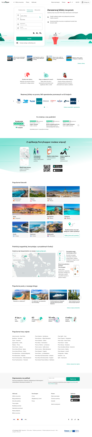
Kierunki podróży (16, 401)
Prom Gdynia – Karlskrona (41, 336)
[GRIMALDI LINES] (19, 101)
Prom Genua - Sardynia (64, 344)
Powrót (21, 27)
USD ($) (77, 2)
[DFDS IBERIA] (66, 101)
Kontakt (53, 401)
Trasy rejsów (15, 403)
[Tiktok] (75, 419)
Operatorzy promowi (17, 408)
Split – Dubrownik (62, 357)
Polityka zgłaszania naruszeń (48, 430)
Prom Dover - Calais (63, 342)
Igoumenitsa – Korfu (17, 342)
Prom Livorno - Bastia (63, 349)
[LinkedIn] (78, 419)
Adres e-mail (51, 378)
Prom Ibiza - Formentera (41, 342)
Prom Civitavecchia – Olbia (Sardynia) (21, 357)
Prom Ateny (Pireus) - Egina (19, 349)
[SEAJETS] (73, 101)
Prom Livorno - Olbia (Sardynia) (43, 349)
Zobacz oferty (81, 63)
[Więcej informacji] (31, 382)
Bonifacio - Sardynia (17, 338)
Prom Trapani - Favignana (64, 338)
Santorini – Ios (61, 355)
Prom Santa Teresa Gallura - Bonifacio (44, 360)
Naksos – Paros (16, 344)
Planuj (27, 2)
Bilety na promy (16, 413)
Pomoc (63, 2)
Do (20, 18)
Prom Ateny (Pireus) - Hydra (19, 351)
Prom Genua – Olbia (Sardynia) (43, 338)
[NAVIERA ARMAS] (53, 101)
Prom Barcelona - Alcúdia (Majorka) (21, 353)
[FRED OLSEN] (60, 101)
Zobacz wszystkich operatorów (72, 107)
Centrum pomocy (55, 398)
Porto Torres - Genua (17, 347)
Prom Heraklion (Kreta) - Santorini (66, 347)
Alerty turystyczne (55, 404)
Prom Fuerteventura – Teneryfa (20, 360)
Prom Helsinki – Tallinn (40, 340)
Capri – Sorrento (16, 340)
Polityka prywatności (37, 430)
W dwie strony (30, 10)
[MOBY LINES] (25, 101)
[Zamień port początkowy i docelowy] (40, 17)
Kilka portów (37, 10)
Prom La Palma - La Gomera (42, 344)
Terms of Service (51, 383)
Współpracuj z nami (36, 398)
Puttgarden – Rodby (63, 353)
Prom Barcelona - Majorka (18, 355)
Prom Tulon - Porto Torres (64, 340)
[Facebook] (68, 419)
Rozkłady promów (16, 405)
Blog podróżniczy (16, 398)
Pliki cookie (29, 430)
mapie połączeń (41, 251)
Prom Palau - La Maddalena (42, 353)
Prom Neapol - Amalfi (63, 351)
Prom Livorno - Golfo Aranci (42, 347)
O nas (33, 396)
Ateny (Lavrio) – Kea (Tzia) (18, 336)
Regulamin (24, 430)
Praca (33, 401)
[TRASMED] (46, 101)
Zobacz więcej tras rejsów (73, 364)
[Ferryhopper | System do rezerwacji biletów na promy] (5, 2)
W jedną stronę (21, 10)
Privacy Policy (73, 382)
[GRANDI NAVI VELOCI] (32, 101)
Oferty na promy (19, 2)
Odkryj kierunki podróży (72, 235)
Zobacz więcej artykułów (73, 307)
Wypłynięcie (22, 23)
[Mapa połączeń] (33, 265)
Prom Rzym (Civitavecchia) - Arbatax (44, 355)
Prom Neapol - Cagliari (41, 351)
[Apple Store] (58, 170)
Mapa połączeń (16, 410)
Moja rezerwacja (55, 2)
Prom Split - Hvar (62, 336)
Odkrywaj (34, 2)
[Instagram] (72, 419)
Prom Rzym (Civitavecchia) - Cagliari (44, 357)
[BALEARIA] (39, 101)
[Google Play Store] (58, 166)
